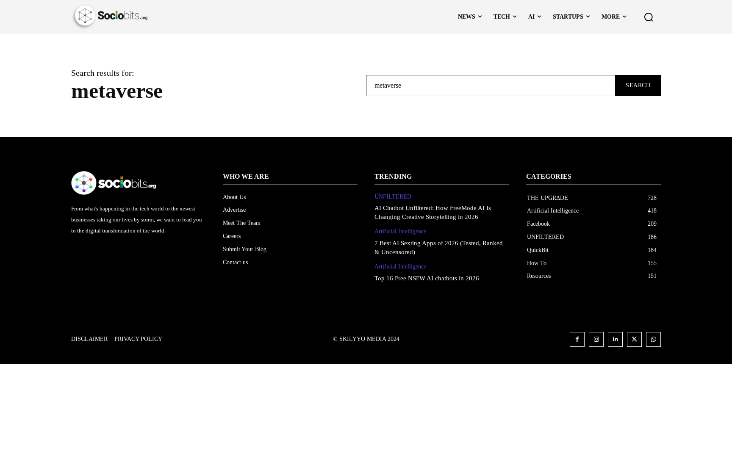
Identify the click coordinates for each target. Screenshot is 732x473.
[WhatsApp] (653, 339)
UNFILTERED (392, 197)
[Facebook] (577, 339)
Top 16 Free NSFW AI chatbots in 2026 (426, 278)
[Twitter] (634, 339)
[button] (648, 17)
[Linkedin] (615, 339)
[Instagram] (596, 339)
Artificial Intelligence (400, 231)
